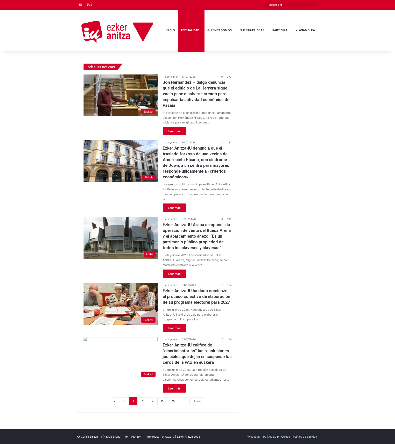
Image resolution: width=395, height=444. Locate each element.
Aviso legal (253, 436)
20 (173, 401)
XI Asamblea (305, 30)
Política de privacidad (276, 436)
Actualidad (190, 30)
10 (162, 401)
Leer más (174, 131)
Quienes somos (219, 30)
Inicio (170, 30)
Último (197, 401)
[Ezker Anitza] (118, 30)
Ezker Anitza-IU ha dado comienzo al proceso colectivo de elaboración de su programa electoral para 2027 (196, 296)
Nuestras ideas (252, 30)
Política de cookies (305, 436)
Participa (279, 30)
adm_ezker (171, 76)
